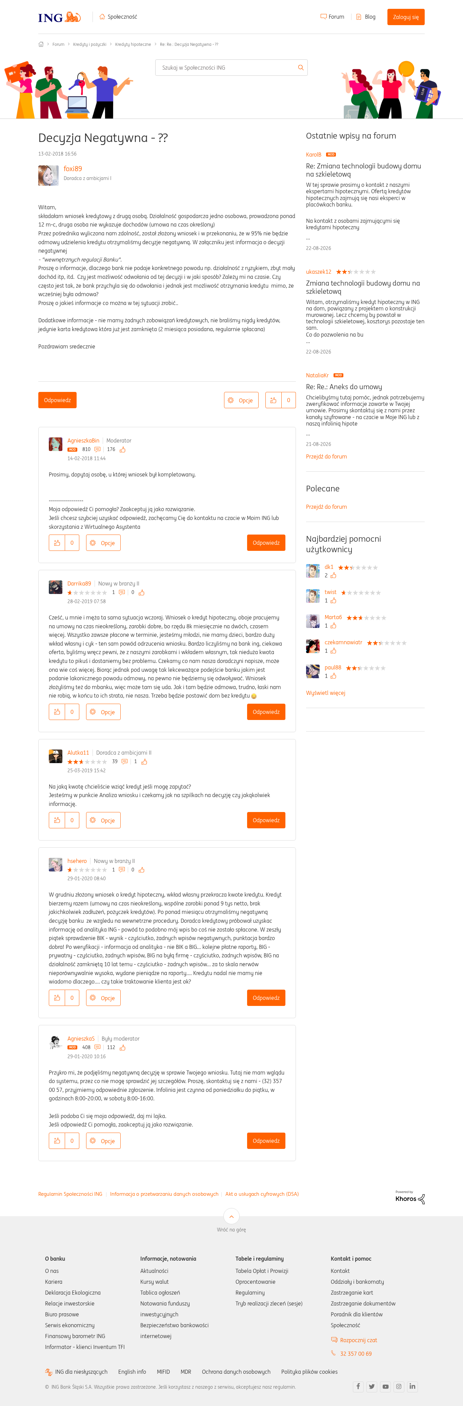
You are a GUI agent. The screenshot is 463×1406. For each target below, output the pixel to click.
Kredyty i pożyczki (89, 44)
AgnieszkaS (81, 1038)
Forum (336, 16)
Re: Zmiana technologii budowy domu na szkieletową (363, 170)
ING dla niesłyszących (81, 1372)
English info (132, 1371)
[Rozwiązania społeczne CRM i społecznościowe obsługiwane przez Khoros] (410, 1196)
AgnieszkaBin (83, 440)
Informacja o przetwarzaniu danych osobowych (164, 1194)
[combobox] (231, 67)
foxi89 (73, 168)
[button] (273, 400)
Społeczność (122, 16)
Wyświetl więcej (325, 692)
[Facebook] (358, 1387)
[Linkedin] (412, 1387)
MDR (186, 1371)
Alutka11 (78, 752)
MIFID (163, 1371)
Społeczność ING (41, 44)
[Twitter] (371, 1387)
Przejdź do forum (326, 456)
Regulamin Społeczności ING (70, 1194)
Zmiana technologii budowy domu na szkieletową (363, 287)
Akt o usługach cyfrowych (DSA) (262, 1194)
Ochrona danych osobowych (236, 1371)
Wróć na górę (231, 1230)
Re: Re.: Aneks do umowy (344, 387)
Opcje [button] (246, 400)
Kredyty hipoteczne (133, 44)
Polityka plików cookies (309, 1371)
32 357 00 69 (356, 1353)
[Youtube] (385, 1387)
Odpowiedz (57, 400)
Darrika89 (79, 583)
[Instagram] (399, 1387)
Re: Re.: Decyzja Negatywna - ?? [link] (189, 44)
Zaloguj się (406, 17)
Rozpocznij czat (358, 1340)
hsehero (77, 861)
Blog (370, 16)
